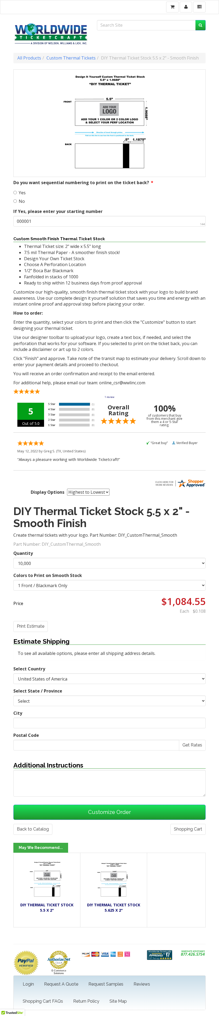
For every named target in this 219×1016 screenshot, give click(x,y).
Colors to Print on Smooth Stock (47, 575)
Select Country (29, 669)
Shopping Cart (188, 829)
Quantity (23, 553)
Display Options (47, 492)
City (17, 713)
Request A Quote (61, 984)
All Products (29, 58)
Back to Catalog (33, 829)
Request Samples (105, 984)
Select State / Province (37, 691)
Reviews (142, 984)
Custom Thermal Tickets (71, 58)
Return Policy (86, 1001)
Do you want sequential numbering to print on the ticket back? (83, 182)
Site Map (118, 1001)
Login (28, 984)
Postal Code (26, 735)
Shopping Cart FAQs (43, 1001)
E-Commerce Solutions (59, 972)
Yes (22, 193)
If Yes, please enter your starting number (58, 211)
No (22, 201)
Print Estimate (30, 626)
